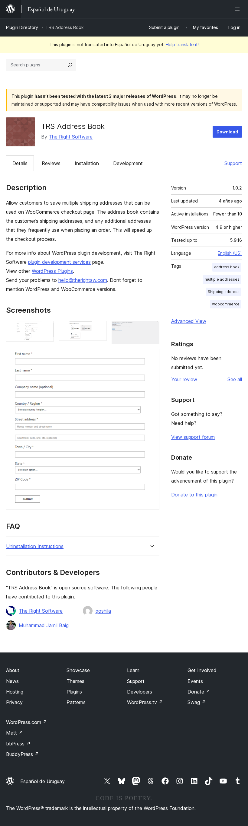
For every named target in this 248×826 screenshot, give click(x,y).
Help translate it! (182, 44)
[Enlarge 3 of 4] (151, 329)
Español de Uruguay (42, 781)
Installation (87, 163)
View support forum (193, 437)
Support (233, 163)
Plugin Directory (22, 27)
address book (227, 267)
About (12, 670)
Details (20, 163)
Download (227, 131)
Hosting (14, 692)
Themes (75, 681)
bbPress (18, 744)
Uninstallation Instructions (35, 546)
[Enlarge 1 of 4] (46, 329)
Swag (197, 702)
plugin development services (59, 262)
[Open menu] (238, 9)
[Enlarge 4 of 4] (151, 357)
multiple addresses (222, 279)
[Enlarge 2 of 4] (99, 329)
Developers (139, 692)
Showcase (78, 670)
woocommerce (226, 304)
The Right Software (71, 137)
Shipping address (224, 291)
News (12, 681)
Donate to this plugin (194, 495)
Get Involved (202, 670)
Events (195, 681)
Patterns (76, 702)
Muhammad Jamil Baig (44, 625)
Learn (133, 670)
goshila (103, 611)
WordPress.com (26, 722)
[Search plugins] (70, 65)
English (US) (230, 253)
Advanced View (188, 321)
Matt (14, 733)
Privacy (14, 702)
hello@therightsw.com (82, 280)
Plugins (74, 692)
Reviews (51, 163)
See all (234, 379)
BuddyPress (22, 754)
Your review (184, 379)
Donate (199, 692)
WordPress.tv (145, 702)
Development (128, 163)
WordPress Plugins (52, 271)
